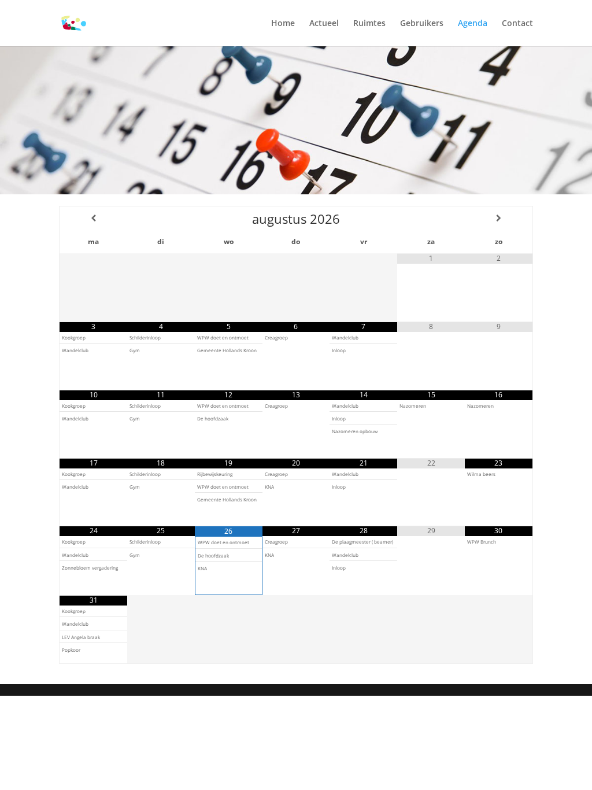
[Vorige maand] (93, 218)
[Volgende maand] (498, 218)
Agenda (472, 23)
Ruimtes (369, 23)
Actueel (324, 23)
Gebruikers (421, 23)
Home (283, 23)
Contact (517, 23)
